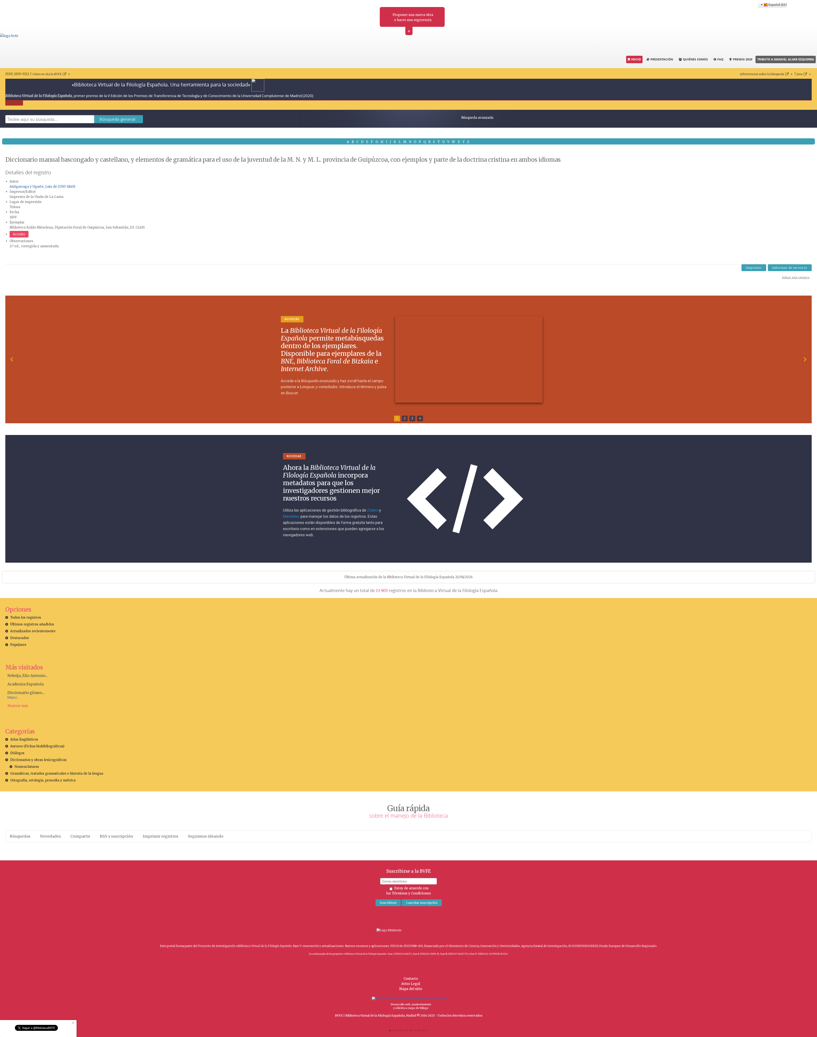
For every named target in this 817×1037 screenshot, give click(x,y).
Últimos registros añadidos (32, 624)
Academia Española (25, 684)
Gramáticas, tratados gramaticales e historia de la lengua (56, 773)
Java (800, 74)
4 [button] (420, 418)
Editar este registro (796, 277)
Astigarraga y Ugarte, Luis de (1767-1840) (42, 187)
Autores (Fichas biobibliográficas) (37, 746)
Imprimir (754, 268)
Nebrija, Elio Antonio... (27, 675)
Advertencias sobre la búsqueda (762, 74)
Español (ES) (777, 5)
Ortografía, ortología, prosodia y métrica (43, 780)
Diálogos (17, 753)
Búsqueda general (118, 119)
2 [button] (405, 418)
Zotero (372, 510)
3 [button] (412, 418)
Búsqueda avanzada (477, 118)
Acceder (19, 234)
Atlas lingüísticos (24, 739)
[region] (408, 359)
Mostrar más (17, 706)
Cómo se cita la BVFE (47, 74)
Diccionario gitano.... (26, 692)
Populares (18, 645)
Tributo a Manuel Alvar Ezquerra (785, 59)
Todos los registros (25, 617)
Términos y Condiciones (411, 893)
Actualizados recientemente (33, 631)
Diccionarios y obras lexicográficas (38, 760)
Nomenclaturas (26, 767)
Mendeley (291, 516)
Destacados (19, 638)
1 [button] (397, 418)
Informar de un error (789, 268)
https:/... (12, 697)
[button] (12, 359)
